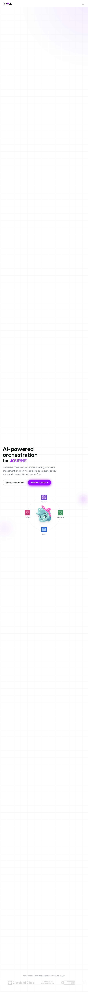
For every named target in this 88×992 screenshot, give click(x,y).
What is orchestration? (15, 482)
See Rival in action (38, 482)
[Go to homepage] (7, 3)
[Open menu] (83, 4)
